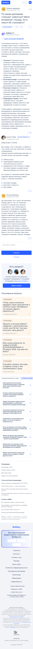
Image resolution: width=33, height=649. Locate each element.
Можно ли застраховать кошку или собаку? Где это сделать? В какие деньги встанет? (13, 454)
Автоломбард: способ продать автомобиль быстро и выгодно (14, 505)
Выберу (3, 516)
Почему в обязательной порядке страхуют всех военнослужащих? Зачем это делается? (13, 394)
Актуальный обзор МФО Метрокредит (12, 512)
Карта (14, 564)
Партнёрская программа (16, 571)
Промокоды (16, 575)
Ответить (16, 252)
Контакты (16, 554)
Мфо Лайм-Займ (6, 473)
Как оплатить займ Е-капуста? (10, 509)
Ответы (9, 516)
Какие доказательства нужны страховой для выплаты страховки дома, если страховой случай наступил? (13, 385)
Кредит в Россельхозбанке (9, 476)
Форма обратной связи (17, 586)
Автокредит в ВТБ (6, 467)
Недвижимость (16, 581)
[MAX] (16, 603)
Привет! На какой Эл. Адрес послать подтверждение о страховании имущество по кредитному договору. (14, 403)
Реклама (16, 561)
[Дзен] (21, 603)
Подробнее (12, 627)
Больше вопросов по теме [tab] (10, 378)
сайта (19, 564)
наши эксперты (22, 281)
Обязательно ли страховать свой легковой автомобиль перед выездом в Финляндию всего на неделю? (15, 445)
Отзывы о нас (16, 557)
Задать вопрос (16, 285)
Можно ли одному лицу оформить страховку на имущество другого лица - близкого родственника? (15, 437)
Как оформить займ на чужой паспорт (12, 502)
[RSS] (25, 603)
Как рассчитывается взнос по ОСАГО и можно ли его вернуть (16, 494)
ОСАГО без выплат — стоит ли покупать (13, 486)
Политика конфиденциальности (16, 568)
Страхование (7, 27)
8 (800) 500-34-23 (16, 592)
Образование (16, 578)
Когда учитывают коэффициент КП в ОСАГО (14, 483)
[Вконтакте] (8, 603)
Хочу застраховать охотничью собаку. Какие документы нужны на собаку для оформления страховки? (15, 428)
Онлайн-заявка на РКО (8, 470)
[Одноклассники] (12, 603)
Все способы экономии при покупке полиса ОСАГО (14, 489)
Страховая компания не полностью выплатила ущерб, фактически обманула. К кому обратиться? (14, 411)
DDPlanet (19, 644)
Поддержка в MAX (16, 589)
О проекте (16, 550)
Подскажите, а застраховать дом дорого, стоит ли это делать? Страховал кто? (13, 420)
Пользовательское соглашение (16, 616)
